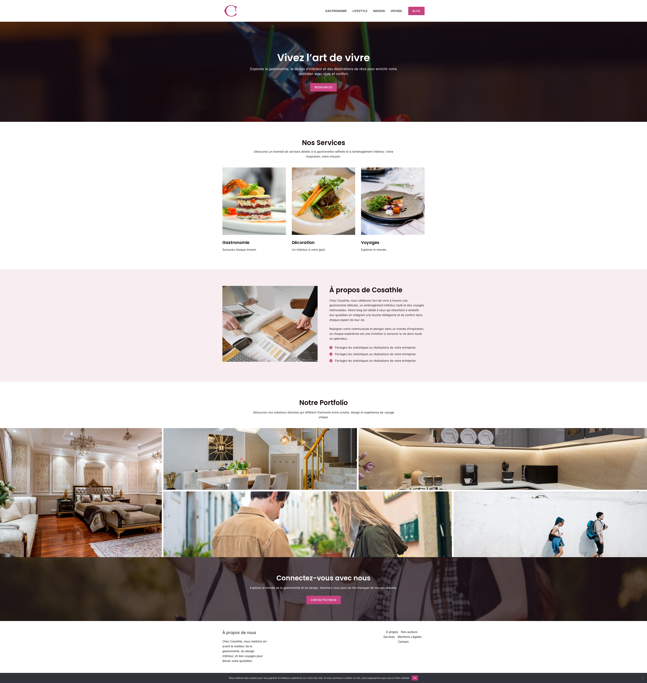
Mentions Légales (410, 637)
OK (415, 677)
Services (389, 637)
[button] (416, 11)
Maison (379, 11)
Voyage (396, 11)
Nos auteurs (409, 632)
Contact (403, 641)
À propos (392, 632)
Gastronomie (336, 11)
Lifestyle (359, 11)
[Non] (642, 678)
